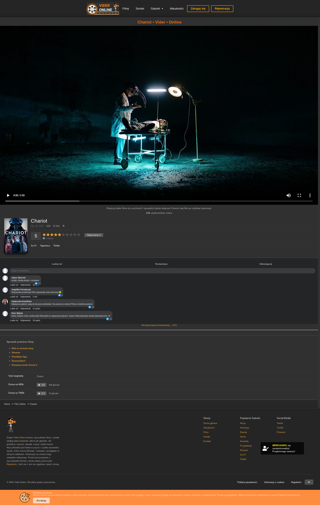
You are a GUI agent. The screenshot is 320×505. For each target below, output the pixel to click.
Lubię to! (57, 264)
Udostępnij (266, 264)
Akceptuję (41, 500)
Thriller (56, 246)
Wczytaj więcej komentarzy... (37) (159, 325)
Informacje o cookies (274, 482)
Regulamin (12, 464)
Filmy (125, 8)
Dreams (16, 352)
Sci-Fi (33, 246)
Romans (244, 450)
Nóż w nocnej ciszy (23, 348)
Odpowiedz (25, 285)
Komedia (244, 441)
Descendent (18, 360)
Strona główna (210, 423)
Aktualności (177, 8)
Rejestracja (222, 8)
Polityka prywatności (247, 482)
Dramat (243, 432)
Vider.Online (19, 437)
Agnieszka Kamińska (22, 301)
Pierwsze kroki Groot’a (24, 365)
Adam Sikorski (19, 278)
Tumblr (280, 427)
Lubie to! (14, 285)
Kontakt (207, 441)
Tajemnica (45, 246)
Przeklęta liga (19, 356)
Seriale (140, 8)
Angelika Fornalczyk (21, 290)
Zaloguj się (198, 8)
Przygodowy (246, 445)
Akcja (243, 423)
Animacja (244, 427)
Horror (243, 436)
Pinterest (281, 432)
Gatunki (155, 8)
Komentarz (161, 264)
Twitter (280, 423)
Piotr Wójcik (17, 313)
